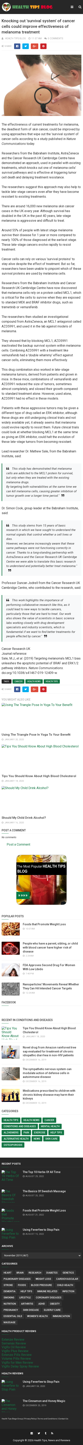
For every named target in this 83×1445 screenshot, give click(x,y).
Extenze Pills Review (17, 1355)
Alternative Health (16, 1138)
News (37, 1138)
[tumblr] (45, 1433)
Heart (7, 1272)
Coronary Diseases (48, 1297)
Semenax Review (14, 1343)
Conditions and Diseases (20, 1126)
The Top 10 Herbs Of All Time (41, 1172)
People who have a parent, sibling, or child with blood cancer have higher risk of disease (50, 947)
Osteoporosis (13, 1145)
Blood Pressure (41, 1285)
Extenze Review (13, 1339)
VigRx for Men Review (17, 1362)
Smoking (9, 1297)
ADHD (41, 1303)
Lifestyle (25, 1297)
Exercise (39, 1132)
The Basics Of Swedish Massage (44, 1191)
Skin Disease (31, 1310)
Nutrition (10, 1303)
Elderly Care (52, 1310)
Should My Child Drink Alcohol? (24, 818)
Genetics (68, 1272)
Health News (34, 681)
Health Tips (52, 681)
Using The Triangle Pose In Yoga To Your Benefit (36, 734)
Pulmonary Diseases (17, 1279)
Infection (68, 1291)
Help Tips (56, 1132)
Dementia (10, 1291)
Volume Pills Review (16, 1358)
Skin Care (51, 1138)
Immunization (61, 1316)
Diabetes (52, 1272)
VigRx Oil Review (14, 1347)
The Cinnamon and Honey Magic (44, 1401)
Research (35, 1272)
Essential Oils (13, 1316)
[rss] (51, 1433)
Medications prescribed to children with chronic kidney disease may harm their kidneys (49, 1094)
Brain (20, 1272)
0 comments (55, 38)
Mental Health (50, 1126)
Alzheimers (11, 1132)
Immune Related (47, 1291)
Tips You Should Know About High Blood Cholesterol (39, 776)
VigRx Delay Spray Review (20, 1366)
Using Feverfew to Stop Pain (41, 1229)
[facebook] (32, 1433)
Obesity (55, 1303)
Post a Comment (18, 844)
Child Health (65, 1285)
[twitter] (39, 1433)
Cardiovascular (67, 1279)
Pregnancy (11, 1310)
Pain (26, 1132)
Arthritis (27, 1303)
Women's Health (37, 1316)
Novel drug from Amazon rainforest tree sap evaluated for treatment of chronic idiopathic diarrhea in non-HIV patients (49, 1051)
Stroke (8, 1285)
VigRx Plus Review (15, 1351)
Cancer (18, 681)
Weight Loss (43, 1279)
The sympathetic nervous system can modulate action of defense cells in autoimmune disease (47, 1072)
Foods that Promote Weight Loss (44, 924)
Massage (10, 1322)
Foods (22, 1285)
